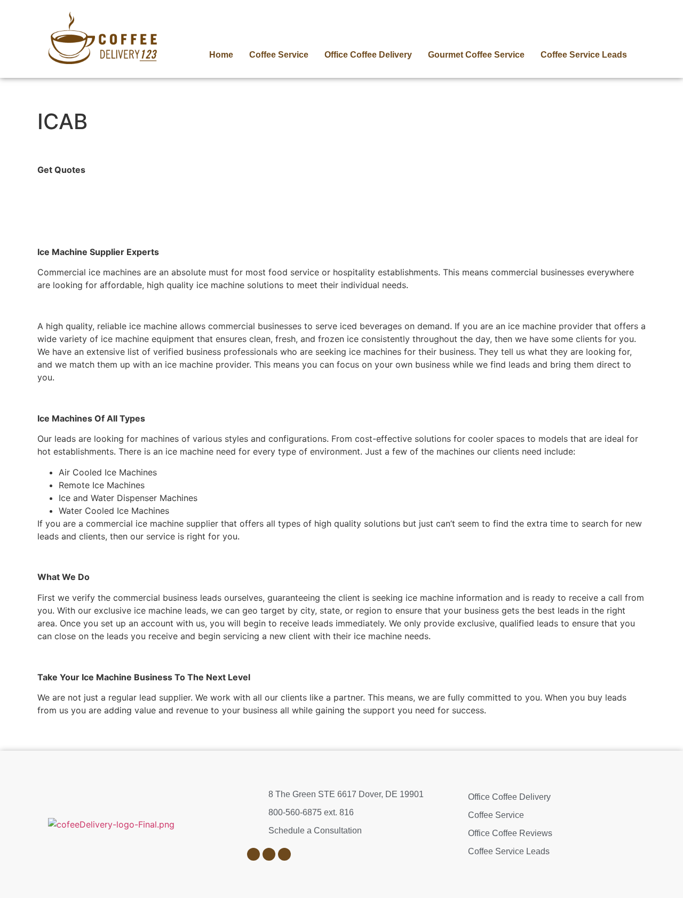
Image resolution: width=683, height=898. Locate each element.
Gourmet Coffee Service (476, 54)
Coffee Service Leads (584, 54)
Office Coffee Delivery (368, 54)
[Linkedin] (253, 854)
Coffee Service (278, 54)
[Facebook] (269, 854)
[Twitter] (284, 854)
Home (221, 54)
